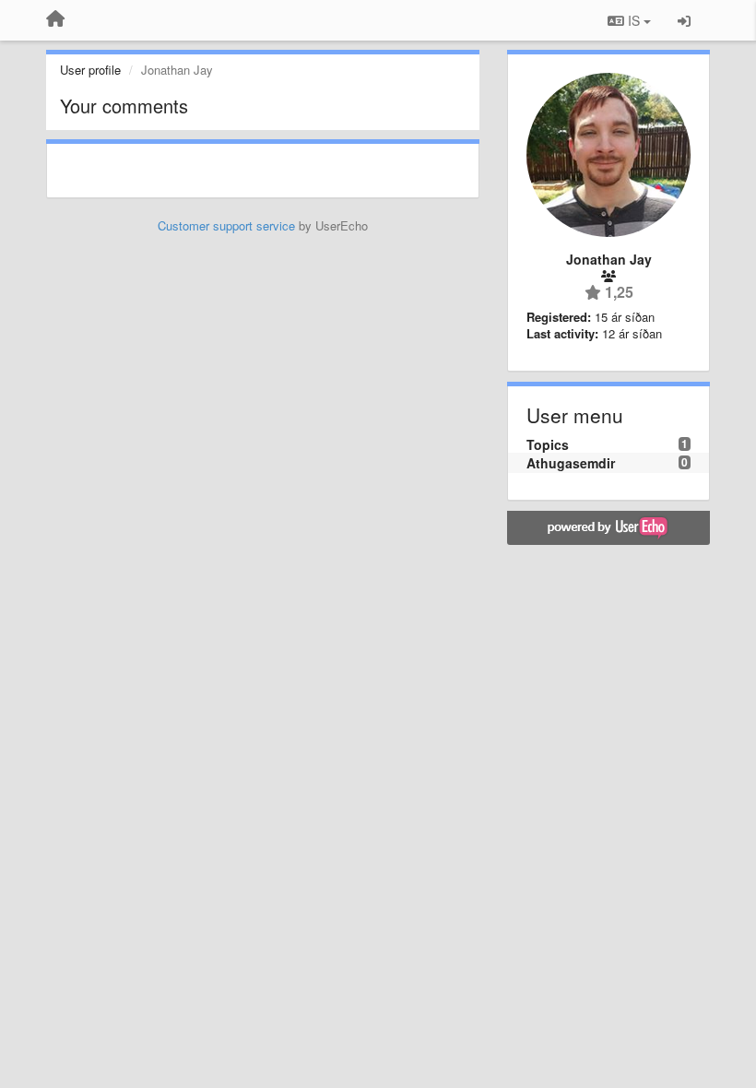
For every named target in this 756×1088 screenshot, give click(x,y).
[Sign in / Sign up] (684, 20)
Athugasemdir (570, 463)
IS (634, 20)
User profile (90, 69)
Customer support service (226, 225)
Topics (547, 444)
